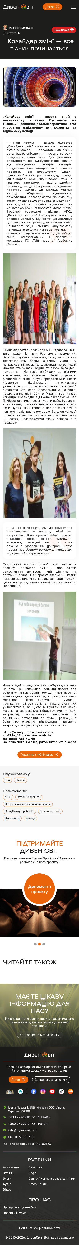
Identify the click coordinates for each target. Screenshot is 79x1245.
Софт (32, 1173)
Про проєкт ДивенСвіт (19, 1207)
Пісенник (35, 1167)
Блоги (7, 1178)
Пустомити (12, 818)
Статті (20, 780)
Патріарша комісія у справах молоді (28, 804)
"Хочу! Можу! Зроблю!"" (19, 811)
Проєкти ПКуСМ (14, 1213)
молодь (30, 818)
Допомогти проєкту (39, 888)
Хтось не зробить (28, 797)
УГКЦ (8, 797)
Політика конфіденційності (39, 1228)
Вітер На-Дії (37, 1184)
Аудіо (7, 1184)
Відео (7, 1189)
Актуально (11, 1167)
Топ (7, 780)
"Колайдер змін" (50, 811)
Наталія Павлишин (21, 27)
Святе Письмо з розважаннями (51, 1178)
